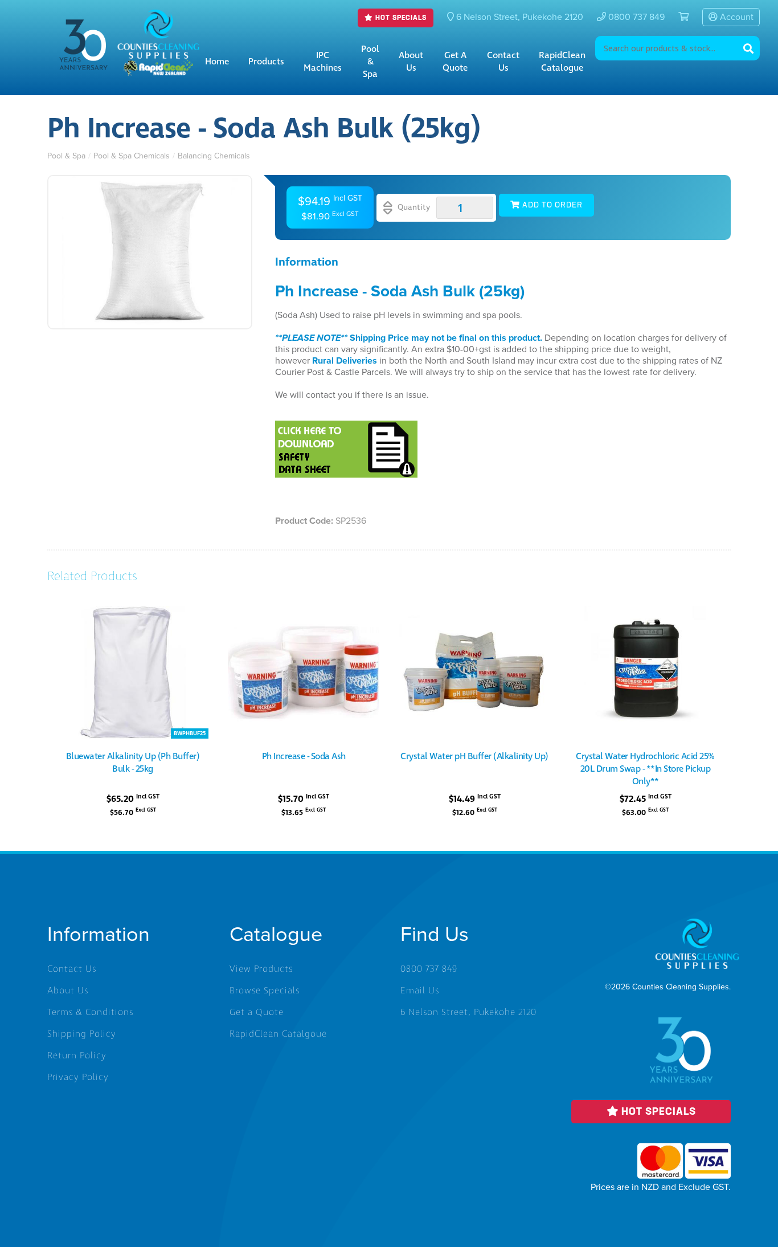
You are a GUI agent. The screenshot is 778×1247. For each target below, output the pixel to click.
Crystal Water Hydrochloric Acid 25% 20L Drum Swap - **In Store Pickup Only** (645, 769)
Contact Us (503, 61)
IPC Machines (323, 61)
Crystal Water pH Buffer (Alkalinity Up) (474, 756)
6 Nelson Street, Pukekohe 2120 (468, 1012)
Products (266, 61)
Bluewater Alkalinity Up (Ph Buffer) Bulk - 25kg (133, 762)
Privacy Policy (78, 1077)
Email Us (419, 990)
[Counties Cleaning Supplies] (158, 17)
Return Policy (77, 1055)
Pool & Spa (370, 61)
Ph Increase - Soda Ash (304, 756)
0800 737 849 (635, 17)
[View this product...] (132, 612)
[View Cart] (679, 17)
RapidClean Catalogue (562, 61)
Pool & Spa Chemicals (131, 156)
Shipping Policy (81, 1034)
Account (736, 17)
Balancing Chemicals (214, 156)
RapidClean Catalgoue (278, 1034)
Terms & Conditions (90, 1012)
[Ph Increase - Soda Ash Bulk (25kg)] (149, 252)
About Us (411, 61)
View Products (261, 969)
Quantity (412, 207)
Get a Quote (455, 61)
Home (217, 61)
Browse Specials (265, 990)
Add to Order (551, 205)
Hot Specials (399, 18)
